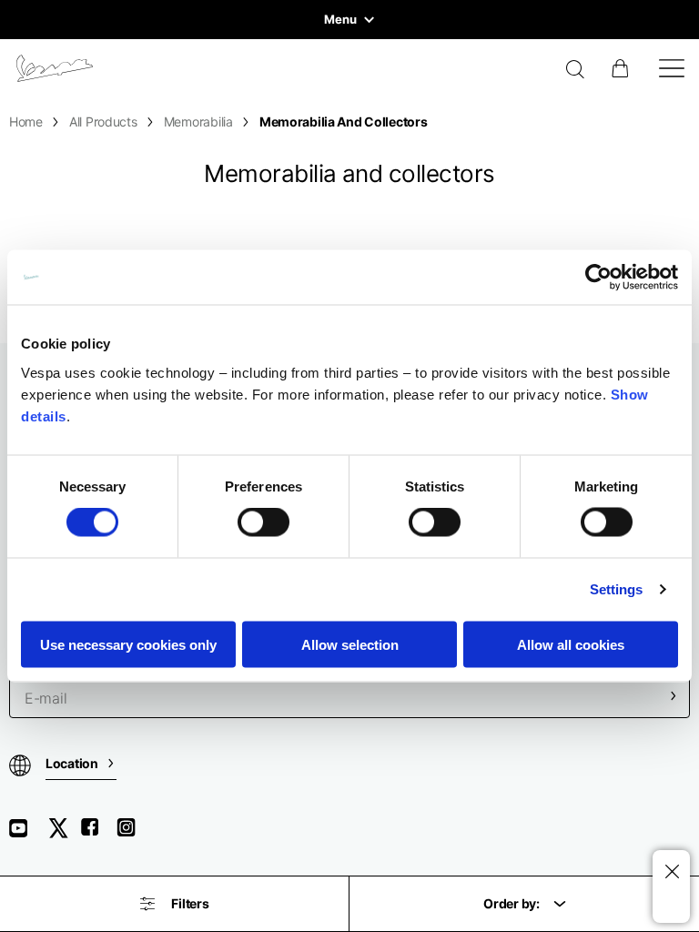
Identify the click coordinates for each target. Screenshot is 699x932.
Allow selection (350, 644)
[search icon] (575, 71)
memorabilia (198, 121)
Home (26, 121)
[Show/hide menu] (671, 68)
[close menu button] (671, 872)
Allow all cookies (570, 644)
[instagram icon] (133, 834)
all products (103, 121)
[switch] (263, 522)
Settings (616, 589)
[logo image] (55, 68)
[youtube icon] (29, 834)
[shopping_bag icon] (621, 68)
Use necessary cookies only (128, 644)
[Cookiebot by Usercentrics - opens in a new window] (598, 277)
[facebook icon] (98, 834)
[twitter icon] (64, 834)
